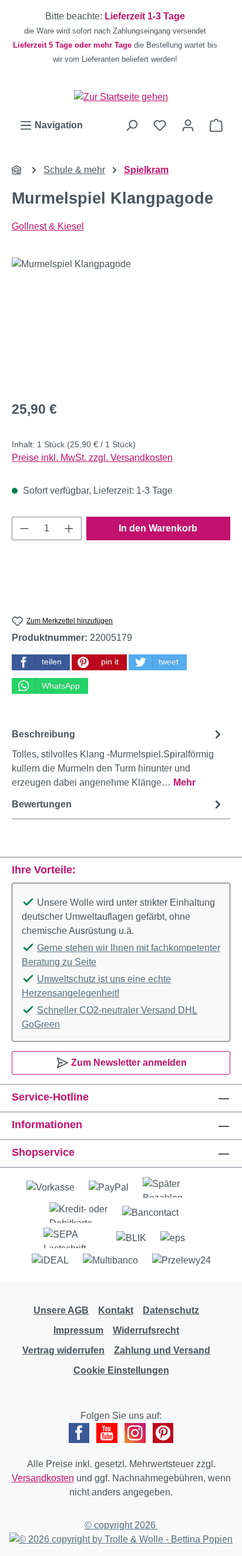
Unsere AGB (61, 1310)
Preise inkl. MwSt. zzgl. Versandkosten (92, 458)
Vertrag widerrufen (63, 1350)
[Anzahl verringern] (24, 528)
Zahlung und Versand (162, 1350)
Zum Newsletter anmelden (128, 1063)
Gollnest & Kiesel (48, 226)
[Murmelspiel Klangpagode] (121, 323)
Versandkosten (43, 1478)
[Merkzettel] (160, 125)
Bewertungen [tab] (42, 804)
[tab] (118, 758)
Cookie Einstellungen (121, 1370)
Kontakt (115, 1310)
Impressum (78, 1330)
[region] (121, 37)
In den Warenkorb (158, 528)
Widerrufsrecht (146, 1330)
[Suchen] (131, 125)
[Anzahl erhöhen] (69, 528)
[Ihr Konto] (188, 125)
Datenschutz (171, 1310)
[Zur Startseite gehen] (121, 96)
